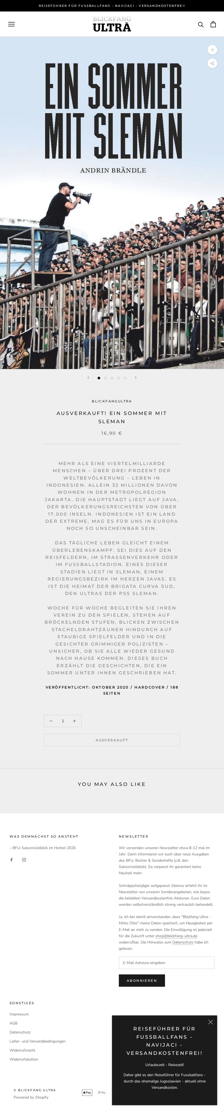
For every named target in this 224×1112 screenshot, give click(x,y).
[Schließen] (210, 1022)
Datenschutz (182, 942)
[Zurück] (88, 377)
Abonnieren (142, 981)
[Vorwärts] (136, 377)
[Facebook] (11, 859)
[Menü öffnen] (11, 24)
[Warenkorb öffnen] (213, 24)
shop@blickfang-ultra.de (176, 936)
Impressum (19, 1014)
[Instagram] (24, 859)
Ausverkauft (112, 740)
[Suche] (201, 24)
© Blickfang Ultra (35, 1090)
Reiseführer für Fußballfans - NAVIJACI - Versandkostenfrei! (112, 6)
